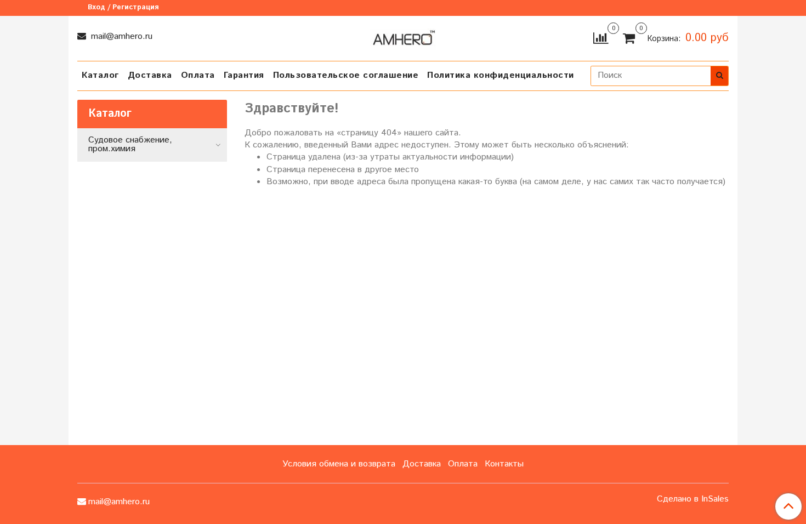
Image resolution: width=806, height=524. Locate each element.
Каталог (100, 75)
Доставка (150, 75)
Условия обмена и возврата (338, 464)
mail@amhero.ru (120, 36)
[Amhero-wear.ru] (403, 37)
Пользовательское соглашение (346, 75)
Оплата (198, 75)
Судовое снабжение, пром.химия (130, 144)
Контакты (504, 464)
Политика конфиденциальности (500, 75)
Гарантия (244, 75)
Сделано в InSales (693, 499)
